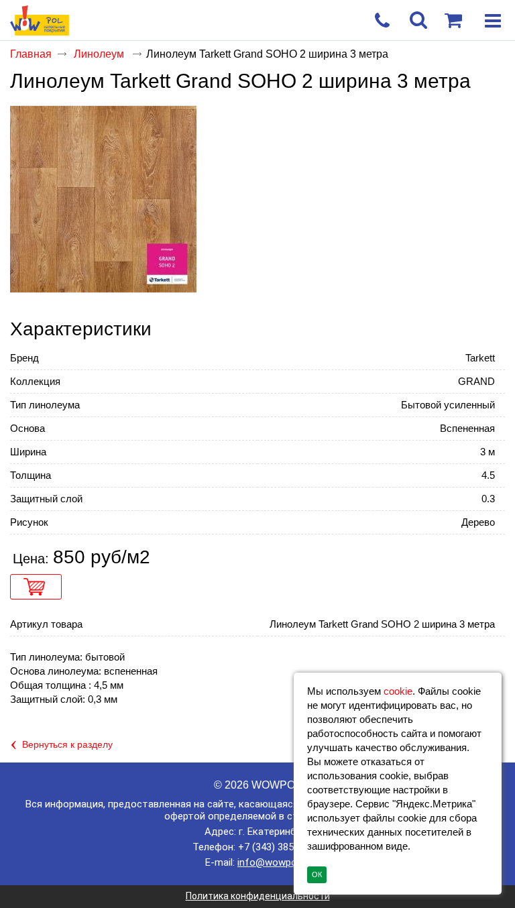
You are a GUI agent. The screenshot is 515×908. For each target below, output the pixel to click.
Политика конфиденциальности (258, 896)
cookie (398, 691)
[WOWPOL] (232, 21)
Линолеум (100, 54)
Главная (31, 54)
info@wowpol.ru (273, 862)
